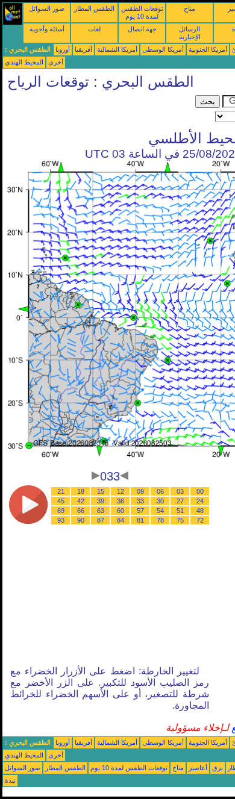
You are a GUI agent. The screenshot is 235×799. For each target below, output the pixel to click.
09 (140, 491)
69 (60, 510)
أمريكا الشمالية (117, 49)
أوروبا (62, 49)
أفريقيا (83, 49)
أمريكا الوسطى (163, 49)
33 (140, 501)
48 (200, 510)
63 (100, 510)
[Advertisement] (98, 110)
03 (180, 491)
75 (180, 520)
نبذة (10, 780)
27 (180, 501)
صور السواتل (46, 8)
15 (100, 491)
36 (120, 501)
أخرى (55, 62)
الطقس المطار (94, 8)
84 (120, 520)
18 (80, 491)
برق (217, 767)
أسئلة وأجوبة (47, 29)
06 (160, 491)
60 (120, 510)
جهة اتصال (142, 29)
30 (160, 501)
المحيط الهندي (24, 62)
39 (100, 501)
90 (80, 520)
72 (200, 520)
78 (160, 520)
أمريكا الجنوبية (208, 49)
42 (80, 501)
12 (120, 491)
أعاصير (198, 767)
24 (200, 501)
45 (60, 501)
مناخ (189, 8)
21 (60, 491)
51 (180, 510)
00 (200, 491)
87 (100, 520)
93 (60, 520)
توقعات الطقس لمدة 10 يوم (142, 12)
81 (140, 520)
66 (80, 510)
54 (160, 510)
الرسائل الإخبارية (190, 32)
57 (140, 510)
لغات (94, 29)
